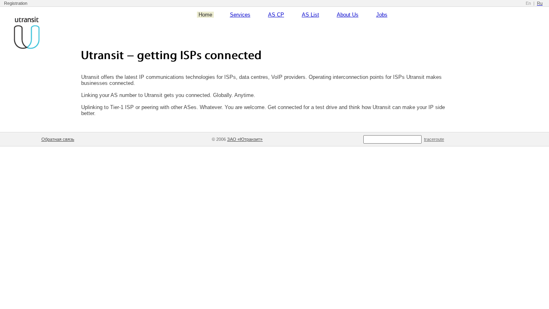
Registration (15, 3)
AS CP (276, 15)
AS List (310, 15)
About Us (347, 15)
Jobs (381, 15)
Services (240, 15)
